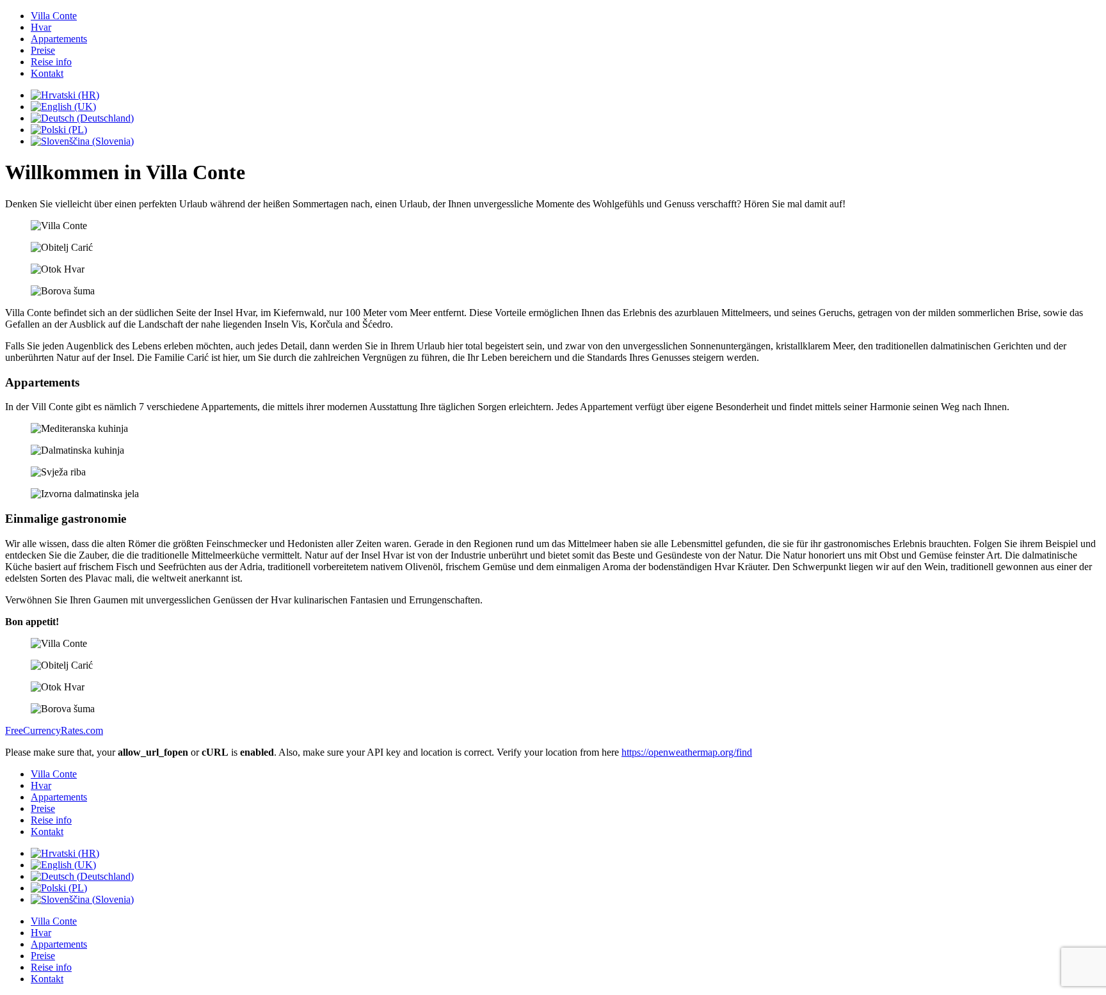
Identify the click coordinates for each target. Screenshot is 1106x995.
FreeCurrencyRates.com (54, 730)
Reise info (51, 61)
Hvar (41, 27)
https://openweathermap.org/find (686, 752)
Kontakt (47, 73)
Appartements (59, 38)
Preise (43, 50)
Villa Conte (54, 15)
